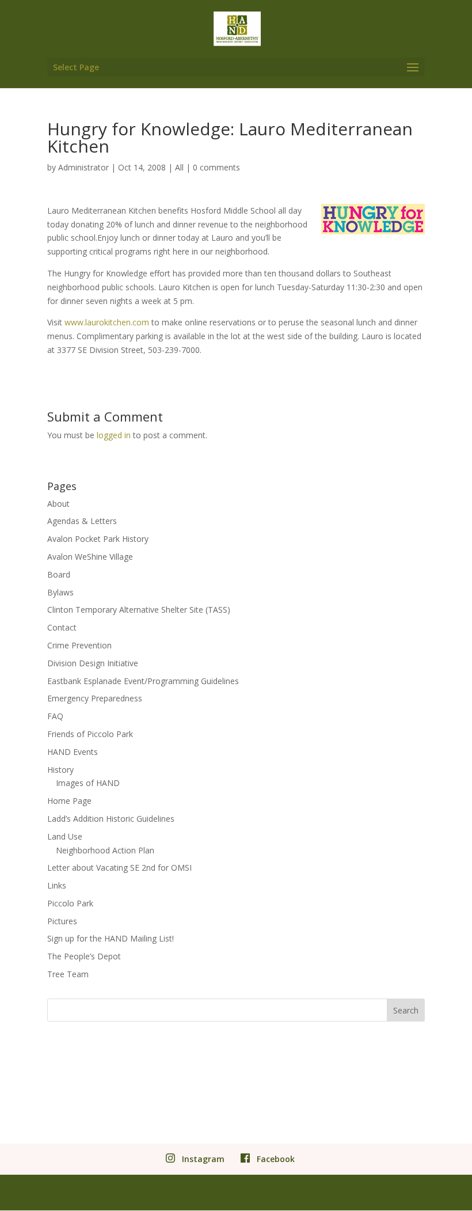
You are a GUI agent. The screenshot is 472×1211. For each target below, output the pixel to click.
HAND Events (72, 751)
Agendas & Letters (82, 520)
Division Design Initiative (92, 663)
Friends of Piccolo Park (90, 733)
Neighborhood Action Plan (105, 850)
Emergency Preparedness (94, 698)
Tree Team (68, 974)
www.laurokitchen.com (106, 322)
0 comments (216, 167)
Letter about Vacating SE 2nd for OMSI (119, 867)
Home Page (69, 800)
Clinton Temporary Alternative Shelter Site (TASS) (138, 609)
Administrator (83, 167)
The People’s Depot (84, 956)
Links (56, 885)
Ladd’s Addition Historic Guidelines (110, 818)
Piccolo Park (70, 903)
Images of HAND (88, 782)
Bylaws (60, 592)
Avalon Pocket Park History (98, 538)
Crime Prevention (79, 645)
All (179, 167)
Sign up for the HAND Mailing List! (110, 938)
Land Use (64, 836)
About (58, 503)
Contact (62, 627)
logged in (114, 435)
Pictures (62, 921)
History (60, 769)
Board (58, 574)
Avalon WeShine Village (90, 556)
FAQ (55, 716)
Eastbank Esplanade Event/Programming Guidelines (143, 680)
